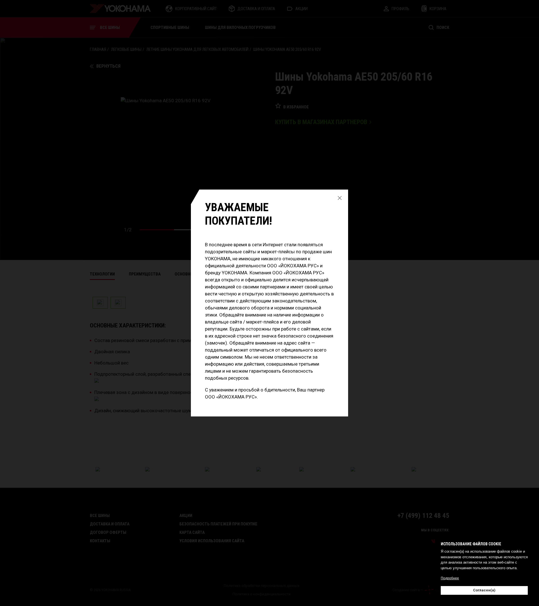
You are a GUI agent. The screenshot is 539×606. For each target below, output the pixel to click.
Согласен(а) (484, 590)
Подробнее (450, 578)
